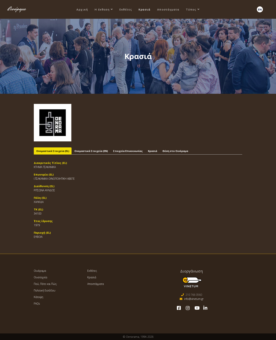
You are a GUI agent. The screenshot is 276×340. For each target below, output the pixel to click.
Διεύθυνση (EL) (44, 186)
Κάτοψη (38, 297)
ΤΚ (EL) (38, 209)
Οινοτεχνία (40, 277)
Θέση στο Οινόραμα (175, 151)
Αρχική (82, 9)
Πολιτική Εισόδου (44, 290)
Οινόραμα (40, 270)
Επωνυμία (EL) (44, 174)
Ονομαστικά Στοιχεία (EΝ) (91, 151)
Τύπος (191, 9)
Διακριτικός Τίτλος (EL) (50, 163)
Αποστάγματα (168, 9)
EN (260, 9)
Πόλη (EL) (40, 198)
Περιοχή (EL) (42, 232)
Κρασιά (145, 9)
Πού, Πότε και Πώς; (45, 284)
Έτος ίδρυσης (43, 221)
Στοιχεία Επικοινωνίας (128, 151)
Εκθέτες (125, 9)
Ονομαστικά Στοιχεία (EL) (52, 151)
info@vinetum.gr (194, 299)
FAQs (37, 303)
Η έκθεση (102, 9)
